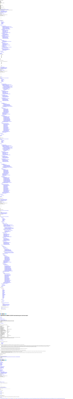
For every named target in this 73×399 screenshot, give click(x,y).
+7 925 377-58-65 (3, 68)
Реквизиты (2, 81)
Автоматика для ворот (2, 366)
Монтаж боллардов (4, 45)
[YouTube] (1, 56)
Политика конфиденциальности (3, 387)
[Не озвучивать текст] (0, 8)
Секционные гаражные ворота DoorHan (6, 32)
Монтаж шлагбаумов (5, 44)
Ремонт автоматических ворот (5, 48)
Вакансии (2, 23)
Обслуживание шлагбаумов (5, 47)
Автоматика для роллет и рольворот (6, 28)
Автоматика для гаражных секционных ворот (7, 26)
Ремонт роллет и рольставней (5, 49)
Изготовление (2, 40)
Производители (2, 22)
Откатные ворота (2, 367)
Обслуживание (1, 370)
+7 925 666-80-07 (3, 11)
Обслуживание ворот (5, 46)
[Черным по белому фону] (0, 3)
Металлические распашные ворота (6, 36)
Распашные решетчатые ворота (6, 38)
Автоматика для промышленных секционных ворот (8, 27)
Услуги (1, 39)
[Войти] (0, 215)
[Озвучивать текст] (0, 7)
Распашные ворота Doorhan (5, 37)
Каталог (1, 365)
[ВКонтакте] (1, 55)
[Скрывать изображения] (0, 6)
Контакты (1, 53)
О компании (2, 79)
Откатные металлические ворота (6, 34)
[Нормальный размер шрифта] (0, 1)
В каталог (1, 397)
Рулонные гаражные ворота (5, 31)
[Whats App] (1, 57)
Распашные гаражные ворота (5, 30)
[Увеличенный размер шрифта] (0, 2)
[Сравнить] (0, 340)
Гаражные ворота (3, 29)
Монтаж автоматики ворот (5, 43)
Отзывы (2, 80)
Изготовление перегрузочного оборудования (7, 41)
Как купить (2, 342)
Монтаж (2, 42)
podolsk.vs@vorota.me (2, 13)
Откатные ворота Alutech (5, 33)
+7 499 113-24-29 (2, 10)
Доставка (2, 343)
